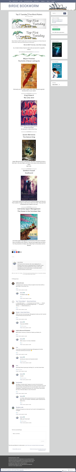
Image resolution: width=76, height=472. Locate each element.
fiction (38, 273)
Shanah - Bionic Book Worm (23, 312)
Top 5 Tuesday (20, 273)
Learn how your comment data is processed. (34, 445)
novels (41, 273)
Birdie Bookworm (24, 6)
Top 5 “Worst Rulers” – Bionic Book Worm (26, 301)
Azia (17, 365)
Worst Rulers (32, 274)
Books (36, 273)
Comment (42, 441)
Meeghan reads (19, 407)
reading (44, 273)
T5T (23, 274)
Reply (22, 298)
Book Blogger (27, 273)
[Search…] (64, 13)
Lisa (17, 347)
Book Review (32, 273)
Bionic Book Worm (36, 51)
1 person (25, 361)
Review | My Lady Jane (16, 449)
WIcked (29, 274)
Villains (25, 274)
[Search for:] (59, 13)
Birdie (32, 16)
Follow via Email (56, 29)
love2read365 (19, 382)
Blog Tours (15, 273)
